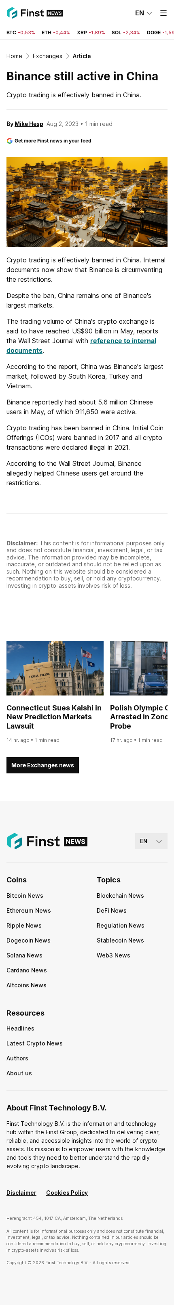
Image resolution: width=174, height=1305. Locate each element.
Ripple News (24, 925)
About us (19, 1073)
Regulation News (120, 925)
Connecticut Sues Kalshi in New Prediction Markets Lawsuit (54, 717)
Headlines (20, 1028)
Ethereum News (28, 910)
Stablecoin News (120, 940)
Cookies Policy (67, 1192)
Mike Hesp (29, 123)
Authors (17, 1058)
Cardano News (26, 970)
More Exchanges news (42, 765)
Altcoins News (26, 985)
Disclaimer (21, 1192)
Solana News (24, 955)
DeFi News (112, 910)
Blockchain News (120, 895)
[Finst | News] (34, 13)
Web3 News (113, 955)
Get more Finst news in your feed (53, 141)
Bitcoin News (24, 895)
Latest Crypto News (34, 1043)
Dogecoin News (28, 940)
